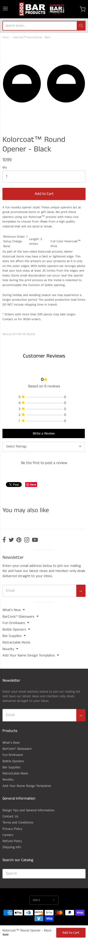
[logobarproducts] (44, 9)
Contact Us (10, 816)
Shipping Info (11, 847)
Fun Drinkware (13, 622)
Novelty (8, 649)
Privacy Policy (12, 828)
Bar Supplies (12, 635)
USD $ (36, 900)
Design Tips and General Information (28, 810)
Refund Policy (12, 841)
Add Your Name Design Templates (28, 655)
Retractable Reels (16, 642)
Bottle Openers (14, 629)
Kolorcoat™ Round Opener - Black (31, 37)
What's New (11, 610)
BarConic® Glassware (18, 616)
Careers (7, 835)
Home (5, 37)
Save (33, 484)
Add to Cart (44, 194)
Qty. (4, 167)
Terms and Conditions (17, 822)
